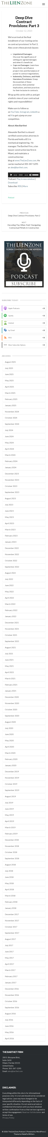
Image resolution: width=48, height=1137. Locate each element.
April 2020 (9, 747)
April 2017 (9, 964)
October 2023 (11, 486)
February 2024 (11, 461)
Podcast (11, 197)
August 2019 (10, 796)
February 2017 (11, 976)
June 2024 (9, 436)
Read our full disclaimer (31, 1112)
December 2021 (12, 622)
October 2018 (11, 852)
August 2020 (10, 722)
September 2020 (12, 716)
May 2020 (9, 740)
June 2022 (9, 585)
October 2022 (11, 560)
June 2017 (9, 951)
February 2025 (11, 399)
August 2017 (10, 939)
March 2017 (10, 970)
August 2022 (10, 573)
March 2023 (10, 529)
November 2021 (12, 629)
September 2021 (12, 641)
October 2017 (11, 927)
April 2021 (9, 672)
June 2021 (9, 660)
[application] (24, 174)
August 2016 (10, 1013)
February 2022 (11, 610)
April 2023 (9, 523)
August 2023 (10, 498)
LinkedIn (34, 112)
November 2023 (12, 480)
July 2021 (9, 653)
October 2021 (11, 635)
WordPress (40, 1132)
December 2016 (12, 989)
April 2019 (9, 821)
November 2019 (12, 778)
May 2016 (9, 1032)
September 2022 (12, 567)
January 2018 (10, 908)
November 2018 (12, 846)
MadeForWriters (28, 1134)
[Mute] (30, 175)
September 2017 (12, 933)
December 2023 (12, 473)
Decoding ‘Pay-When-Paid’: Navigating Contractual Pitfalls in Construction (24, 225)
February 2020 (11, 759)
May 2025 (9, 380)
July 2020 (9, 728)
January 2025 (10, 405)
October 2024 (11, 418)
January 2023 (10, 542)
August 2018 (10, 864)
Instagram (24, 112)
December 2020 (12, 697)
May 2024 (9, 442)
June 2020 (9, 734)
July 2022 (9, 579)
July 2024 (9, 430)
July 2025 (9, 368)
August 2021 (10, 647)
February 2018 (11, 902)
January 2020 (10, 765)
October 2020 (11, 709)
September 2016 (12, 1007)
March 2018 (10, 895)
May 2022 (9, 591)
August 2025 (10, 362)
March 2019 (10, 827)
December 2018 (12, 840)
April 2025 (9, 387)
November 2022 (12, 554)
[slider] (35, 174)
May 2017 (9, 958)
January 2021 (10, 691)
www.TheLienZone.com (25, 160)
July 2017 (9, 945)
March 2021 (10, 678)
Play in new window (25, 179)
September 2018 (12, 858)
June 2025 (9, 374)
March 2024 (10, 455)
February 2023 (11, 535)
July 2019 (9, 802)
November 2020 (12, 703)
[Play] (11, 175)
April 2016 (9, 1038)
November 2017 (12, 920)
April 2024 (9, 449)
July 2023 (9, 504)
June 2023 (9, 511)
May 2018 (9, 883)
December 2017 (12, 914)
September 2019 (12, 790)
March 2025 (10, 393)
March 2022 (10, 604)
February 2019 (11, 833)
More (25, 186)
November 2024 (12, 411)
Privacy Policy (8, 1118)
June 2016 (9, 1026)
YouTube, (15, 112)
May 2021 (9, 666)
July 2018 (9, 871)
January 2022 (10, 616)
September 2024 (12, 424)
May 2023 (9, 517)
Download (12, 182)
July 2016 (9, 1020)
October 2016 (11, 1001)
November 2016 (12, 995)
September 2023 (12, 492)
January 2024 (10, 467)
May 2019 (9, 815)
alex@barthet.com (18, 167)
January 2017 (10, 982)
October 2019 (11, 784)
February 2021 (11, 684)
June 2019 (9, 809)
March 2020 (10, 753)
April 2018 (9, 889)
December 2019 (12, 771)
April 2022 (9, 598)
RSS (19, 186)
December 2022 (12, 548)
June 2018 (9, 877)
